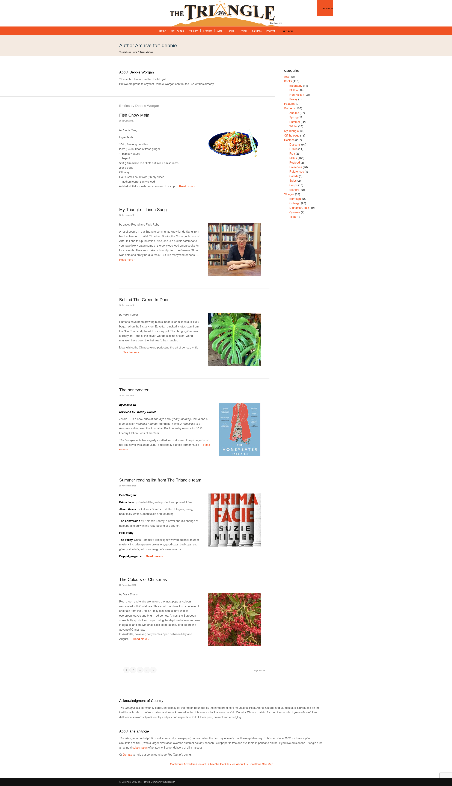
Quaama (294, 212)
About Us (242, 764)
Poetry (293, 99)
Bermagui (295, 199)
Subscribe (213, 764)
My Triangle (291, 131)
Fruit (292, 153)
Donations (254, 764)
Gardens (289, 108)
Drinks (293, 149)
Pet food (294, 162)
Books (288, 81)
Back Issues (227, 764)
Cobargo (294, 203)
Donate (127, 754)
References (296, 171)
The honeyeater (133, 390)
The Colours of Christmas (143, 579)
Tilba (292, 217)
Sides (293, 180)
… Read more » (185, 186)
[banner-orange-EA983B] (226, 13)
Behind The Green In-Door (144, 299)
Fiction (293, 90)
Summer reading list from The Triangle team (160, 480)
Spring (293, 117)
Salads (293, 176)
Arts (286, 77)
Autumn (294, 113)
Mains (293, 158)
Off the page (291, 135)
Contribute (176, 764)
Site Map (267, 764)
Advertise (190, 764)
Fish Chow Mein (134, 115)
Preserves (295, 167)
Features (289, 104)
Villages (289, 194)
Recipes (289, 140)
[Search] (325, 8)
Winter (293, 126)
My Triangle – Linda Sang (143, 209)
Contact (201, 764)
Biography (295, 86)
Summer (294, 122)
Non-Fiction (296, 95)
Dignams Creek (299, 208)
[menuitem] (325, 8)
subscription (140, 747)
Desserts (295, 144)
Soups (293, 185)
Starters (294, 190)
